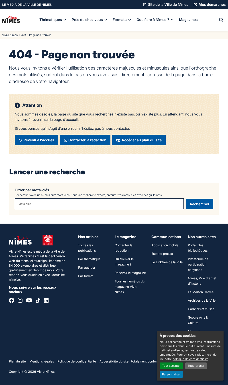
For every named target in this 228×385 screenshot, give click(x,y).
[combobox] (99, 203)
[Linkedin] (46, 301)
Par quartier (86, 267)
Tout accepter (171, 365)
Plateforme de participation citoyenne (198, 264)
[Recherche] (221, 20)
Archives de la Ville (202, 300)
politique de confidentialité (190, 359)
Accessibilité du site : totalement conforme (130, 361)
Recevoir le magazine (130, 273)
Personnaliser (171, 374)
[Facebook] (11, 301)
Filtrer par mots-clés (32, 190)
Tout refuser (196, 365)
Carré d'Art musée (201, 309)
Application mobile (164, 245)
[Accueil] (11, 20)
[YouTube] (29, 301)
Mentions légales (41, 361)
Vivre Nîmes (10, 35)
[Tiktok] (38, 301)
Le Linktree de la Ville (167, 262)
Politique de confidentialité (76, 361)
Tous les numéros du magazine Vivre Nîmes (130, 286)
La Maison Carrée (201, 292)
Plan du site (17, 361)
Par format (86, 276)
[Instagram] (20, 301)
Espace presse (162, 253)
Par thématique (89, 259)
